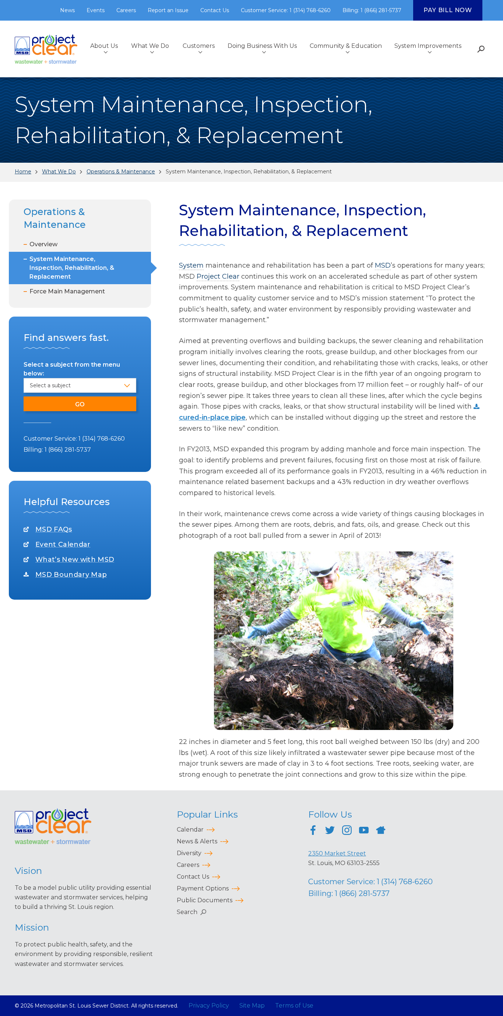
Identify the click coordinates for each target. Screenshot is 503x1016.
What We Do (150, 45)
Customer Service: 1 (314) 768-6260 (286, 10)
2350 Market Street (337, 853)
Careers (126, 10)
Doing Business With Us (262, 45)
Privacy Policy (209, 1005)
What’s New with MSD (74, 559)
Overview (43, 244)
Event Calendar (63, 544)
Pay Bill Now (447, 10)
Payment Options (203, 888)
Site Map (252, 1005)
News (67, 10)
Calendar (190, 829)
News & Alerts (197, 841)
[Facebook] (313, 831)
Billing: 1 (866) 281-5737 (371, 10)
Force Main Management (67, 291)
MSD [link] (383, 265)
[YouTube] (364, 831)
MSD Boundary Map (71, 575)
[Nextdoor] (381, 831)
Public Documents (204, 900)
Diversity (189, 853)
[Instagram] (347, 831)
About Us (104, 45)
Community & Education (346, 45)
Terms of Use (294, 1005)
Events (96, 10)
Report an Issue (168, 10)
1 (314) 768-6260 (101, 438)
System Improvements (427, 45)
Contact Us (214, 10)
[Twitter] (330, 831)
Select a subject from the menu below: (72, 369)
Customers (199, 45)
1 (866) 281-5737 (68, 449)
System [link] (191, 265)
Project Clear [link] (218, 276)
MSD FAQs (53, 529)
